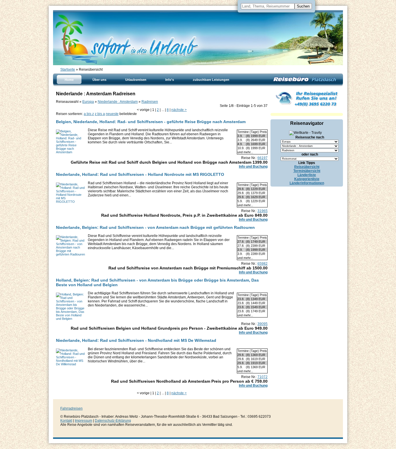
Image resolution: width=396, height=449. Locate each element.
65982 (262, 264)
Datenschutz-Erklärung (113, 421)
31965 (262, 211)
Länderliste (306, 175)
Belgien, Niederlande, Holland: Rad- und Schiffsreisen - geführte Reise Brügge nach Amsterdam (151, 121)
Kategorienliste (306, 179)
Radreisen (149, 102)
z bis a (100, 114)
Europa (88, 102)
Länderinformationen (307, 183)
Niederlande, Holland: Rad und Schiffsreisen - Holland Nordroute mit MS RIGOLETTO (140, 174)
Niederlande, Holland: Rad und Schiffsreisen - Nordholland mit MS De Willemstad (136, 340)
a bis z (89, 114)
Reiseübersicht (306, 167)
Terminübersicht (306, 171)
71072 (262, 377)
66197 (262, 158)
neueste (112, 114)
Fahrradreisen (71, 408)
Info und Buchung (253, 167)
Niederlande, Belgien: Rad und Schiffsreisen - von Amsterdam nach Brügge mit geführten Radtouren (155, 227)
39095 (262, 324)
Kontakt (66, 421)
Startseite (67, 69)
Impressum (83, 421)
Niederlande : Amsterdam (118, 102)
